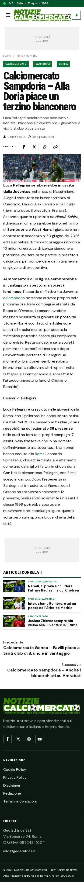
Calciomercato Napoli (42, 581)
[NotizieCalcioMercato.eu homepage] (42, 15)
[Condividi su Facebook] (24, 147)
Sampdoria (42, 64)
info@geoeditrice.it (19, 851)
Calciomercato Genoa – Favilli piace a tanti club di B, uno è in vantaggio (41, 650)
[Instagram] (29, 739)
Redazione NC (16, 137)
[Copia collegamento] (55, 147)
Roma (40, 453)
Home (7, 56)
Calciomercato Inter (42, 599)
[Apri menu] (8, 15)
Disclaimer (12, 785)
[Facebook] (7, 739)
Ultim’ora (76, 15)
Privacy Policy (15, 777)
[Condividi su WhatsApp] (45, 147)
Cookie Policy (14, 769)
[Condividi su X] (34, 147)
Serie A (63, 64)
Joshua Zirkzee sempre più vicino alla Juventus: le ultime (52, 623)
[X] (18, 739)
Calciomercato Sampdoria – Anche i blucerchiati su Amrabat (44, 672)
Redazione (12, 793)
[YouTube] (39, 739)
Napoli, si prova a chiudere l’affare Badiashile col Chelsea (53, 588)
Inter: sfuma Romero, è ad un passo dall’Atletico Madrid (52, 606)
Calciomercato (27, 56)
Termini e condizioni (20, 801)
